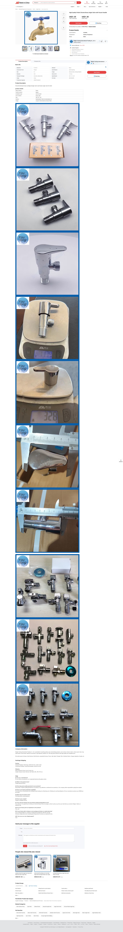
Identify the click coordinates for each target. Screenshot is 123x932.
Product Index (83, 922)
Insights (94, 922)
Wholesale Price (63, 922)
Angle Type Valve (19, 915)
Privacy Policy (80, 926)
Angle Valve (38, 9)
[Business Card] (105, 67)
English (31, 924)
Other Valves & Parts (20, 906)
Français (44, 924)
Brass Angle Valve (45, 9)
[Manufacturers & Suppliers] (22, 2)
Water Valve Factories (32, 912)
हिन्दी (78, 924)
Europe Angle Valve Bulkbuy (46, 915)
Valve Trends (36, 915)
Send (25, 846)
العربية (68, 924)
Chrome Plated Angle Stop (69, 906)
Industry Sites (69, 922)
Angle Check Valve (57, 906)
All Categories (20, 6)
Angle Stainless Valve (96, 912)
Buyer (78, 6)
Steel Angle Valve (76, 912)
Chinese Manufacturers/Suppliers (46, 922)
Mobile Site (89, 922)
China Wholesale (56, 922)
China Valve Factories (20, 912)
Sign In (71, 55)
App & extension (92, 6)
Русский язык (50, 924)
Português (40, 924)
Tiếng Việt (91, 924)
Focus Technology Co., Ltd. (53, 926)
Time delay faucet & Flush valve (91, 890)
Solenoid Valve (37, 906)
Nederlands (64, 924)
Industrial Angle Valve (47, 906)
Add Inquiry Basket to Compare (41, 53)
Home (16, 9)
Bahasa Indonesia (97, 924)
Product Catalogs (33, 885)
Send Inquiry (78, 23)
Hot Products (18, 888)
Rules (107, 6)
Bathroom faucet (41, 890)
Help (85, 6)
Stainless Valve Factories (55, 912)
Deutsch (59, 924)
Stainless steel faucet (89, 888)
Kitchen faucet (18, 890)
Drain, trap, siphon (19, 893)
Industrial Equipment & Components (25, 9)
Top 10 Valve (28, 915)
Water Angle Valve (85, 912)
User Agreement (68, 926)
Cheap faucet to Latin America (44, 888)
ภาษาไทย (82, 924)
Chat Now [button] (99, 23)
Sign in (106, 3)
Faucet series (64, 888)
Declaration (75, 926)
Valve (34, 9)
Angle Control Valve (66, 912)
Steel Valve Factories (43, 912)
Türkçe (86, 924)
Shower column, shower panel (67, 890)
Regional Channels (76, 922)
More (16, 918)
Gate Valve (29, 906)
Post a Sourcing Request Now (51, 846)
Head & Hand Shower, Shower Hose (45, 893)
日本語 (75, 924)
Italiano (55, 924)
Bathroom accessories (65, 893)
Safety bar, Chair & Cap (89, 893)
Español (35, 924)
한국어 (72, 924)
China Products (36, 922)
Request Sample (92, 26)
